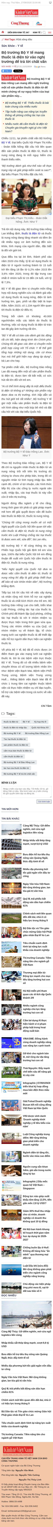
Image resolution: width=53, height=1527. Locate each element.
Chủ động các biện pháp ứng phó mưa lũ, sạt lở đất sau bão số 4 (36, 1287)
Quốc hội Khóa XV (40, 727)
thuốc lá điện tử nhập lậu (15, 727)
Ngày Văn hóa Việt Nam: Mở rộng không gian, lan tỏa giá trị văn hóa (36, 887)
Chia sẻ (8, 71)
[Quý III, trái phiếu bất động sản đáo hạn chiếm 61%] (11, 902)
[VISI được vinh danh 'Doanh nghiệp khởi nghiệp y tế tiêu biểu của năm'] (11, 1120)
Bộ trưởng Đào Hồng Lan (37, 733)
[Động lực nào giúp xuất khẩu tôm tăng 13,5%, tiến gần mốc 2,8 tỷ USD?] (11, 1200)
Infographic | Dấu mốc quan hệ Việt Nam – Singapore (35, 1185)
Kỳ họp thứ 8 (40, 722)
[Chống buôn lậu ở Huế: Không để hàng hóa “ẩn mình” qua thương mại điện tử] (11, 1251)
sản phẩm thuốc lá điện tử (16, 745)
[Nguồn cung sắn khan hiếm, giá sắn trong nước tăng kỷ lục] (11, 1170)
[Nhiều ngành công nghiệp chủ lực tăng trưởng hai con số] (11, 1009)
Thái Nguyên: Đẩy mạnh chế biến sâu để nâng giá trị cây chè (37, 1071)
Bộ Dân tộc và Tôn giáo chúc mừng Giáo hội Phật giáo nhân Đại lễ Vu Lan (37, 932)
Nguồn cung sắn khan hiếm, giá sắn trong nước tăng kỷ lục (37, 1170)
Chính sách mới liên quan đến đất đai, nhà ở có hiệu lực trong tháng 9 (37, 917)
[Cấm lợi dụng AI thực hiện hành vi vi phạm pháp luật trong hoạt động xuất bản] (11, 1024)
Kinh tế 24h (38, 32)
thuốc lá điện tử (31, 233)
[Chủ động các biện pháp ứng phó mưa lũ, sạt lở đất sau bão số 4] (11, 1288)
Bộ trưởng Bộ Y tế (12, 733)
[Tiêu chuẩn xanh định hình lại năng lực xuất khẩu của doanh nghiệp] (11, 947)
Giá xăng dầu (24, 39)
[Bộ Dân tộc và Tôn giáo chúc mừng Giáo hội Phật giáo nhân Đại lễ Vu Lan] (11, 932)
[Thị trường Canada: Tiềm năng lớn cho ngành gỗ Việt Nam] (11, 962)
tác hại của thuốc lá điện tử (16, 768)
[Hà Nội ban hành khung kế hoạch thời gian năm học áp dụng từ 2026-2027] (11, 1233)
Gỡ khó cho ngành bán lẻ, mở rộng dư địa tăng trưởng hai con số (36, 1057)
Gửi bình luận (44, 802)
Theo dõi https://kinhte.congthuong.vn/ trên (39, 66)
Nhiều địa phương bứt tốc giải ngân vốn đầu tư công (36, 872)
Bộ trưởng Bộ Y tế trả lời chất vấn (19, 774)
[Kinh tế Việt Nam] (26, 13)
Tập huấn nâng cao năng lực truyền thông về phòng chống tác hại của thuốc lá (26, 115)
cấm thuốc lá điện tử (13, 756)
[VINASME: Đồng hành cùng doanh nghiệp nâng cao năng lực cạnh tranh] (11, 1042)
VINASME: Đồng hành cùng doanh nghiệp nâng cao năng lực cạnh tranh (37, 1042)
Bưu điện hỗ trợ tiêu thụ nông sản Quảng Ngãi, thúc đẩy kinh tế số (36, 858)
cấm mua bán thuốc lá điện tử (18, 751)
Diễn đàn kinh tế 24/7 (18, 32)
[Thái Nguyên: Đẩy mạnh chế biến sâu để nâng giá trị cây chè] (11, 1072)
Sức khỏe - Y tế (12, 45)
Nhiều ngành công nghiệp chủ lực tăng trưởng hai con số (34, 1009)
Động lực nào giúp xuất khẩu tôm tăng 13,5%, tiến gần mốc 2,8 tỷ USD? (37, 1199)
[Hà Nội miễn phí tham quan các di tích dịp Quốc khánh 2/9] (11, 995)
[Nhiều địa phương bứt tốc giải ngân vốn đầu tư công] (11, 873)
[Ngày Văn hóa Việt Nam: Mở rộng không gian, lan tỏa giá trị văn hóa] (11, 888)
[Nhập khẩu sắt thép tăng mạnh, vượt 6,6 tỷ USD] (11, 844)
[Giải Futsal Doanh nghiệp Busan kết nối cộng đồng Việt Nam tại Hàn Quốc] (11, 1105)
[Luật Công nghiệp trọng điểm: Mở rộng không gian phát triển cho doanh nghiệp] (11, 1138)
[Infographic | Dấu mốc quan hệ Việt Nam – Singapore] (11, 1185)
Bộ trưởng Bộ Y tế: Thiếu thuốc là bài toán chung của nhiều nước (27, 104)
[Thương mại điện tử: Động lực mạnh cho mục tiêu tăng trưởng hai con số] (11, 976)
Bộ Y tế (5, 142)
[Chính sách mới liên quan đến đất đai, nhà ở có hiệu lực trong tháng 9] (11, 917)
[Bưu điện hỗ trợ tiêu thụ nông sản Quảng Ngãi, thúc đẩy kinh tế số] (11, 858)
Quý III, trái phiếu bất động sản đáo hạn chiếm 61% (37, 902)
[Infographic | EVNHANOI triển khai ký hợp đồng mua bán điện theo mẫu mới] (11, 1087)
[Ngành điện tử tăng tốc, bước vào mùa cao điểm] (11, 1156)
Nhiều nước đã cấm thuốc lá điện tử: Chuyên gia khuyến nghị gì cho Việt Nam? (26, 128)
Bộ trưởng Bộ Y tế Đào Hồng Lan (19, 762)
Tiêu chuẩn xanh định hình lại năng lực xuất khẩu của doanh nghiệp (36, 946)
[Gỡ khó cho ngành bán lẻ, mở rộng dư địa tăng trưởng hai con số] (11, 1057)
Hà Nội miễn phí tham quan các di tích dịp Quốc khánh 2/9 (37, 994)
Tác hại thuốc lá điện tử (15, 739)
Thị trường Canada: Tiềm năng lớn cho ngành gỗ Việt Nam (37, 961)
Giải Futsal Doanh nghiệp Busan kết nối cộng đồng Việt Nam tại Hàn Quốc (37, 1104)
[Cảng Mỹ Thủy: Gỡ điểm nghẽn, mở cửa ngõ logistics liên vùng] (11, 829)
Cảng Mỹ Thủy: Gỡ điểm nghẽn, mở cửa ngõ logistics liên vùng (36, 829)
